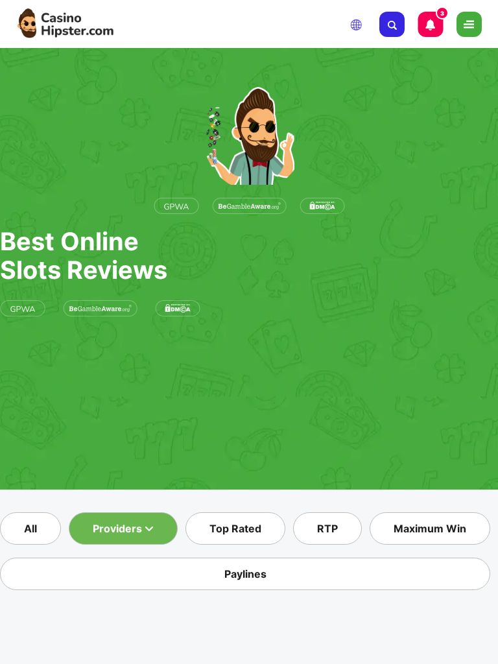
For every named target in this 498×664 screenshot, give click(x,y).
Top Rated (235, 528)
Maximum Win (430, 528)
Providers (119, 528)
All (30, 528)
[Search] (392, 24)
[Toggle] (469, 24)
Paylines (245, 573)
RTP (327, 528)
